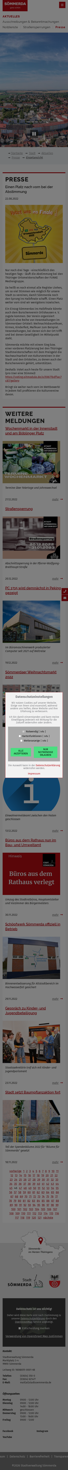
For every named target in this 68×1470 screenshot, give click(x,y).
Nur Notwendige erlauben (45, 752)
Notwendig (32, 731)
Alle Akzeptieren (21, 752)
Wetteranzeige (32, 740)
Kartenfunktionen (32, 736)
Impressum (34, 773)
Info (42, 731)
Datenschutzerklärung (48, 765)
